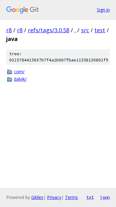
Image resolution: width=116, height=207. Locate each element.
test (99, 30)
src (85, 30)
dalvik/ (20, 79)
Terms (71, 197)
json (105, 197)
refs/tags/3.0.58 (48, 30)
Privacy (54, 197)
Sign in (103, 10)
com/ (19, 71)
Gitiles (37, 197)
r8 (9, 30)
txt (90, 197)
